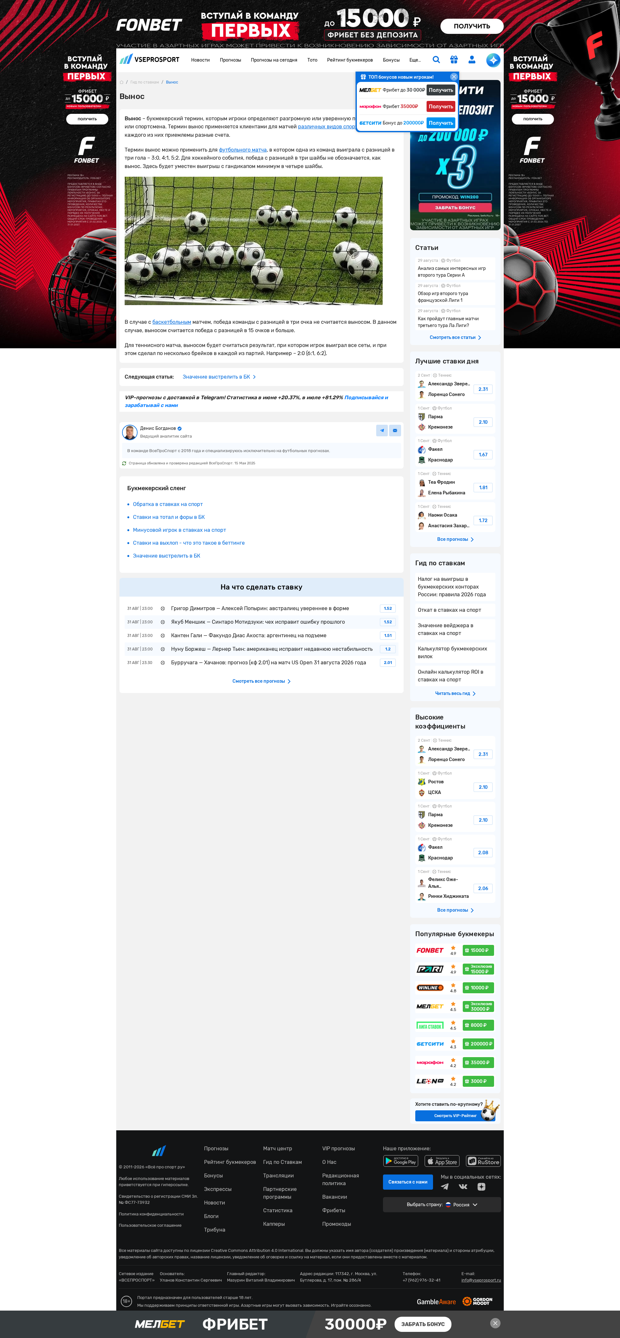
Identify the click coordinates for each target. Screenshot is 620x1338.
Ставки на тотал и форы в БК (169, 517)
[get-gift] (454, 60)
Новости (200, 60)
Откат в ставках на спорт (449, 610)
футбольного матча (243, 150)
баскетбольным (171, 322)
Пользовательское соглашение (150, 1225)
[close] (454, 77)
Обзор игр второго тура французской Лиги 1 (455, 293)
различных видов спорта (329, 127)
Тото (312, 60)
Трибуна (214, 1230)
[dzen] (481, 1187)
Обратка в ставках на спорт (168, 504)
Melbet (310, 1324)
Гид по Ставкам (282, 1162)
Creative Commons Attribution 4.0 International (257, 1250)
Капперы (274, 1224)
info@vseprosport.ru (481, 1280)
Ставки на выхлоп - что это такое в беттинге (189, 543)
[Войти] (472, 59)
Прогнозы (230, 60)
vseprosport (149, 60)
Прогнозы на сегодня (274, 60)
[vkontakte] (463, 1187)
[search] (436, 60)
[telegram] (445, 1187)
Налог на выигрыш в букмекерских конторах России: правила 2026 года (452, 587)
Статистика (278, 1210)
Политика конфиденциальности (151, 1214)
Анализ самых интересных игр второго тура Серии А (455, 268)
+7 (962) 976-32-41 (421, 1280)
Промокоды (336, 1224)
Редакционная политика (340, 1179)
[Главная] (121, 82)
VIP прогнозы (338, 1148)
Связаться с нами (408, 1182)
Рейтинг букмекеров (350, 60)
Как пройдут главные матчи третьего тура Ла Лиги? (455, 319)
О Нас (329, 1162)
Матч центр (277, 1148)
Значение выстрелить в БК (166, 556)
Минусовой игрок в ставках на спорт (179, 530)
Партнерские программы (280, 1193)
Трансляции (278, 1176)
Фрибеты (333, 1210)
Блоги (211, 1216)
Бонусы (391, 60)
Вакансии (334, 1197)
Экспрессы (218, 1189)
